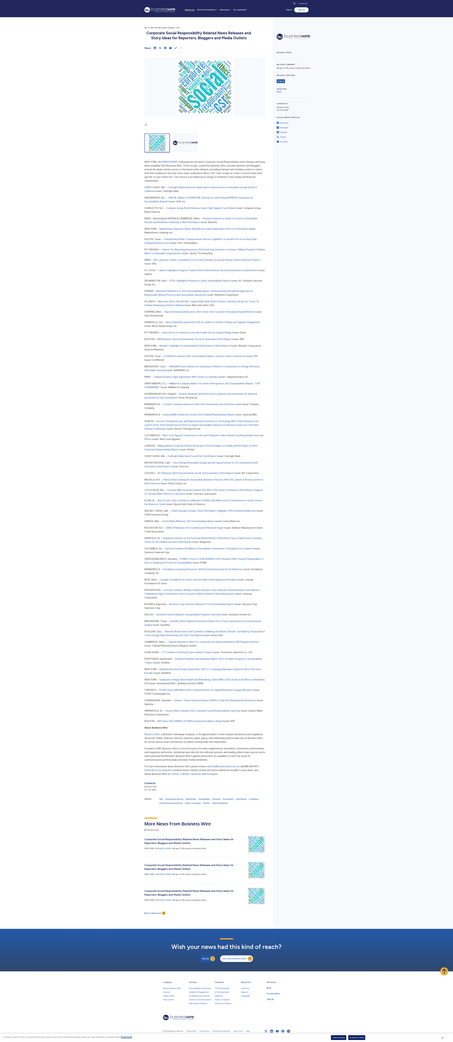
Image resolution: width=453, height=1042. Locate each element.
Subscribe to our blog (156, 770)
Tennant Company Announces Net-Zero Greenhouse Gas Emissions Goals (202, 404)
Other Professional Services (171, 803)
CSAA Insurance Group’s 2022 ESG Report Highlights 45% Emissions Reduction (213, 510)
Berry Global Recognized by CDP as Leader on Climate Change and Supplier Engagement (213, 322)
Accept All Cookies (357, 1037)
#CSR (279, 91)
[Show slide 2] (185, 142)
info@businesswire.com (224, 766)
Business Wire (152, 734)
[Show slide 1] (157, 142)
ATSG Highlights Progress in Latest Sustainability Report (199, 280)
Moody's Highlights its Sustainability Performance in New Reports (194, 345)
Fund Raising (241, 799)
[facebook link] (282, 1031)
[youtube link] (277, 1031)
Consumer (216, 799)
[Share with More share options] (181, 48)
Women (206, 803)
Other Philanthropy (220, 803)
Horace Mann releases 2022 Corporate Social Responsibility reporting (202, 710)
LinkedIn (184, 773)
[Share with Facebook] (165, 48)
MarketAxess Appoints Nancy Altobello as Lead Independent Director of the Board (203, 228)
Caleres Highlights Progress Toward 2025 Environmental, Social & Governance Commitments (208, 270)
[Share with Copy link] (176, 48)
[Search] (294, 3)
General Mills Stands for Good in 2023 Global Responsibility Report (199, 414)
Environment (228, 799)
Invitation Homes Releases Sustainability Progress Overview (188, 614)
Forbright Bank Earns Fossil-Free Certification (192, 456)
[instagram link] (288, 1031)
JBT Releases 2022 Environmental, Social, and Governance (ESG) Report (196, 472)
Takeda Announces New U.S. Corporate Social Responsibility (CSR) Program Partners (213, 641)
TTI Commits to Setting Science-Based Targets (187, 652)
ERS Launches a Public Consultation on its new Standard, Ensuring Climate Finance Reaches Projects (206, 259)
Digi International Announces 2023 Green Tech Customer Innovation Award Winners (209, 311)
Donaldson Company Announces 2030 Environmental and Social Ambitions (203, 569)
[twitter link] (265, 1031)
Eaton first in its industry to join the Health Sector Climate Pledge (197, 332)
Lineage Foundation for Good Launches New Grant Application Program (198, 579)
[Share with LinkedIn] (155, 48)
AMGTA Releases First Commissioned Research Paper (195, 527)
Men (161, 799)
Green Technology (193, 803)
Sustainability (204, 799)
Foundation (253, 799)
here (170, 176)
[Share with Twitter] (160, 48)
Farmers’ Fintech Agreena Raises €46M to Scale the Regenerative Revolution (215, 700)
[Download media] (145, 124)
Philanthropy (191, 799)
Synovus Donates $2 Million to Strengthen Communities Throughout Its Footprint (209, 548)
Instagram (212, 773)
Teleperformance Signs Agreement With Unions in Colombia (185, 376)
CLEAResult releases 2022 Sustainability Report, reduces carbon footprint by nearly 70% (211, 356)
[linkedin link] (271, 1031)
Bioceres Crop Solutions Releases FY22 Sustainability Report (201, 604)
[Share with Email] (170, 48)
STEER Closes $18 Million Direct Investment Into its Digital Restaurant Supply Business (205, 689)
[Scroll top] (444, 971)
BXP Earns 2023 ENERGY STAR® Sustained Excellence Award (189, 721)
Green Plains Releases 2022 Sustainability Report (188, 521)
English (281, 81)
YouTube (283, 142)
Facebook (195, 773)
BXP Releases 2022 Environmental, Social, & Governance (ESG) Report (194, 339)
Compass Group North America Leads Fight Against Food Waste (201, 207)
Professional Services (174, 799)
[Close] (442, 1038)
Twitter (175, 773)
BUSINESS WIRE (168, 161)
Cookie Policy (126, 1037)
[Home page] (159, 9)
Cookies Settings (338, 1037)
